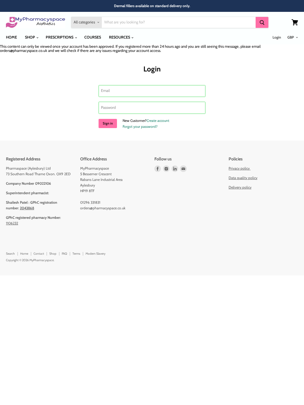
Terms (76, 254)
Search (10, 254)
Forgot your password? (140, 126)
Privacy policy (240, 168)
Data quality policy (243, 178)
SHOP (30, 37)
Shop (52, 254)
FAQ (64, 254)
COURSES (92, 37)
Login (277, 37)
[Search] (262, 22)
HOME (11, 37)
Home (24, 254)
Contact (39, 254)
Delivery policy (240, 187)
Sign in (108, 123)
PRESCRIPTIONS (60, 37)
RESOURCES (120, 37)
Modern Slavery (95, 254)
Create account (158, 120)
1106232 (12, 223)
